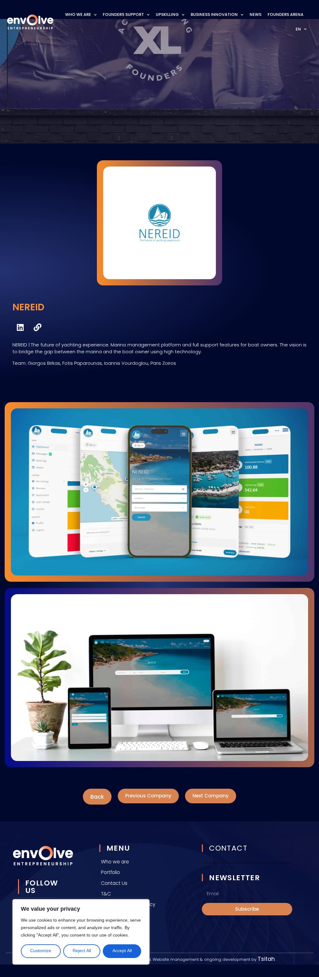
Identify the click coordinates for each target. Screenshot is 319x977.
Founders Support (123, 14)
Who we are (78, 14)
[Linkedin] (20, 327)
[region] (81, 932)
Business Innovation (214, 14)
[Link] (37, 327)
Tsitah (266, 959)
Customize (40, 951)
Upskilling (167, 14)
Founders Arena (285, 14)
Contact (228, 848)
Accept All (122, 951)
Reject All (82, 951)
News (255, 14)
